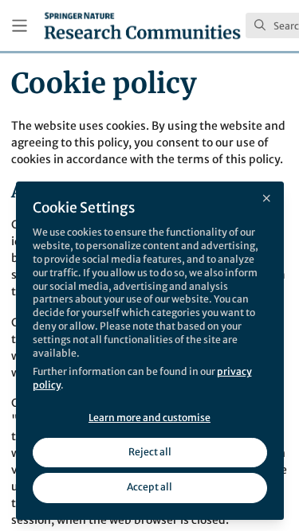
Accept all (149, 487)
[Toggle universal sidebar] (19, 25)
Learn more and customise (149, 418)
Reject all (149, 452)
